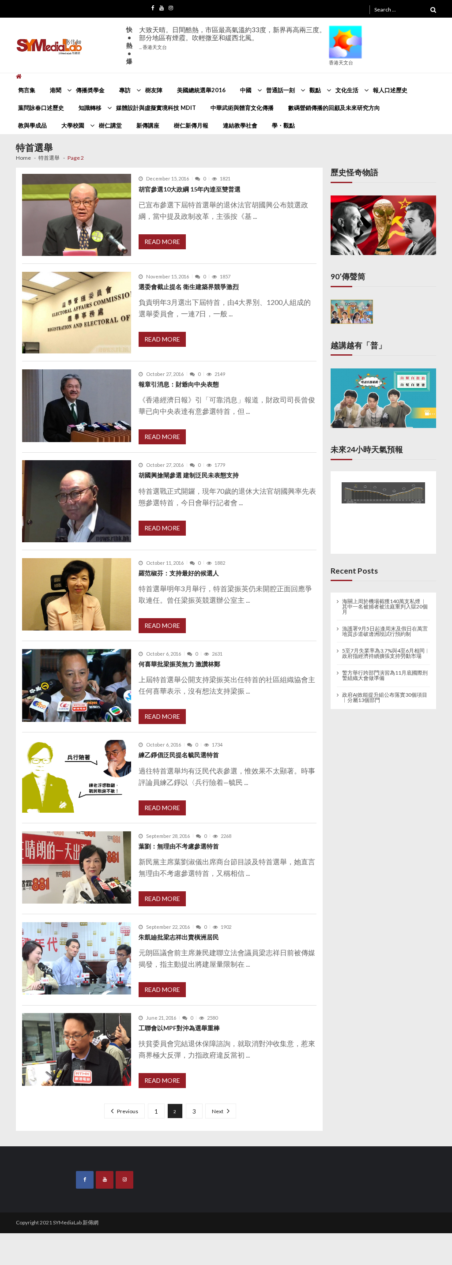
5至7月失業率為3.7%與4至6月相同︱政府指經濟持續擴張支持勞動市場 (386, 652)
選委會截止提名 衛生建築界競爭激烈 (189, 286)
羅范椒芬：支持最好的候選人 (179, 573)
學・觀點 (283, 125)
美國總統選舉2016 (201, 90)
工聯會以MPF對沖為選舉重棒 (179, 1028)
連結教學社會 (240, 125)
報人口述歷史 (390, 90)
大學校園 (72, 125)
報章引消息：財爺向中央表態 (179, 384)
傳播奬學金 (90, 90)
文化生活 (346, 90)
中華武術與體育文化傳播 (242, 107)
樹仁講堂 (110, 125)
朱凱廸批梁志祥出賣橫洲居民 (179, 937)
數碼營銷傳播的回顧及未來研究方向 (334, 107)
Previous (128, 1111)
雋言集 (26, 90)
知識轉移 (90, 107)
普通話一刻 (280, 90)
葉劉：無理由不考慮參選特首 (179, 846)
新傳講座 (147, 125)
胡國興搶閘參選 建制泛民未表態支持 (189, 475)
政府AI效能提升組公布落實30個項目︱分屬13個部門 (384, 696)
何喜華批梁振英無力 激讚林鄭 (179, 664)
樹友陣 (153, 90)
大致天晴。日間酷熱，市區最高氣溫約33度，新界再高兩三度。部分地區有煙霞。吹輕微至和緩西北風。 (232, 38)
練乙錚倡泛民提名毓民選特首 (179, 754)
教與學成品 (32, 125)
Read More (162, 241)
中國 (246, 90)
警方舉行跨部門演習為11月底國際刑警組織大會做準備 (385, 674)
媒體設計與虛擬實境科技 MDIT (156, 107)
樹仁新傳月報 (191, 125)
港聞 (55, 90)
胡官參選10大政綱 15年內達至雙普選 (190, 189)
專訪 (125, 90)
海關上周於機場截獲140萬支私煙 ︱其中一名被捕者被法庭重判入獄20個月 (385, 605)
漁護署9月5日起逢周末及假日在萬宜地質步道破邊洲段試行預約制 (385, 630)
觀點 (315, 90)
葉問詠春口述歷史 (41, 107)
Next (217, 1111)
